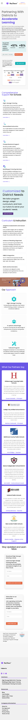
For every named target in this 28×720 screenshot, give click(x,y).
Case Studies (5, 694)
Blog (3, 692)
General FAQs (6, 698)
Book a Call (22, 3)
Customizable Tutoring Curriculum (11, 684)
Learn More (6, 117)
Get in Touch (8, 213)
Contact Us (5, 710)
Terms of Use (6, 713)
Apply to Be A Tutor (7, 696)
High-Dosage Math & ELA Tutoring (11, 680)
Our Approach (6, 708)
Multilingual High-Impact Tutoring (11, 682)
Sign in (22, 2)
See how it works (8, 54)
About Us (4, 706)
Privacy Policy (6, 711)
